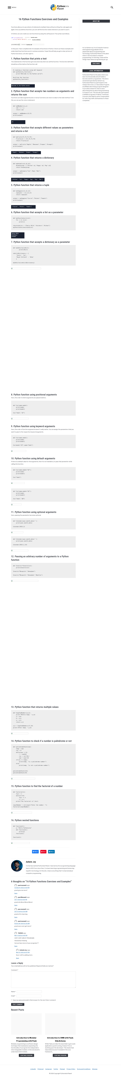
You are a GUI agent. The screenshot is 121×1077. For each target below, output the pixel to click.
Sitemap (94, 1069)
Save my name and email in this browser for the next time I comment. (34, 1000)
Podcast (62, 1069)
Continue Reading (26, 1055)
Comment (14, 970)
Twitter (55, 1069)
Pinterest (41, 1069)
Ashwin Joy (31, 862)
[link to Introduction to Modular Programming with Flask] (26, 1024)
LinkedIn (33, 1069)
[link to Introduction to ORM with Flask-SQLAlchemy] (60, 1024)
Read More (96, 63)
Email (13, 996)
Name (13, 991)
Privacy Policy (71, 1069)
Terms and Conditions (83, 1069)
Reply (15, 893)
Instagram (48, 1069)
